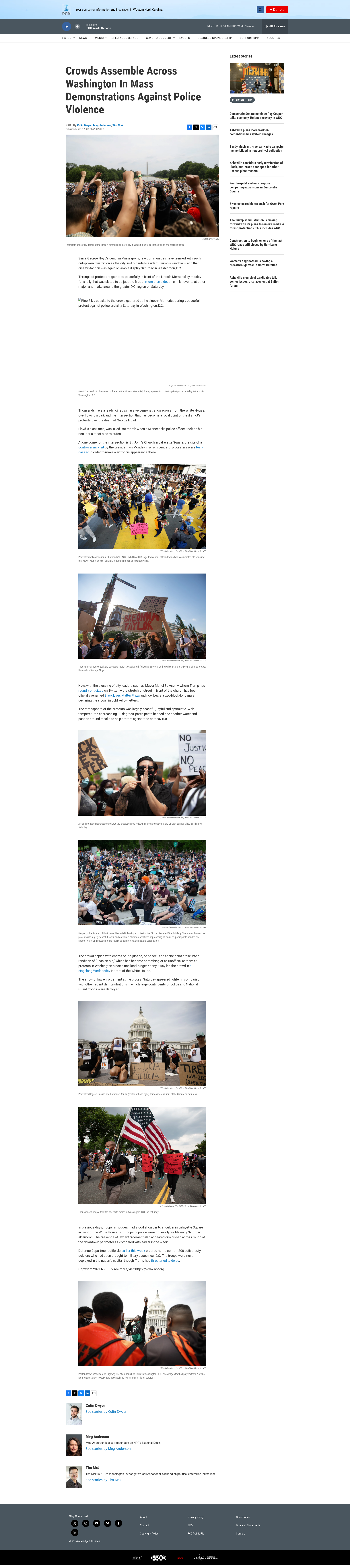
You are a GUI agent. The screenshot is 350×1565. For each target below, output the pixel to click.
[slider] (83, 26)
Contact (144, 1525)
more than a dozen (158, 282)
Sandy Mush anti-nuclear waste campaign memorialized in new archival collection (257, 148)
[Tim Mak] (74, 1477)
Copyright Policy (149, 1533)
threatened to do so (165, 1260)
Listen (66, 38)
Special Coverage (125, 38)
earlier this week (133, 1251)
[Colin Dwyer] (74, 1414)
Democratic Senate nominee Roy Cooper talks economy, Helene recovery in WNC (256, 116)
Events (184, 38)
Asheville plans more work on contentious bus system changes (251, 132)
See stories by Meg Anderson (108, 1448)
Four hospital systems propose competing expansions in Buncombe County (253, 187)
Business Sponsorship (215, 38)
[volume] (77, 26)
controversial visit (91, 447)
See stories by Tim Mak (103, 1480)
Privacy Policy (196, 1517)
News (83, 38)
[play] (66, 26)
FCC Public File (196, 1533)
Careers (240, 1533)
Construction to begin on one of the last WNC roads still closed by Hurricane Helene (256, 245)
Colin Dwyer (84, 125)
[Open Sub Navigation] (74, 38)
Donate (278, 10)
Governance (243, 1517)
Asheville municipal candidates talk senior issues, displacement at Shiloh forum (254, 281)
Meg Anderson (102, 125)
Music (99, 38)
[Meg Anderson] (74, 1445)
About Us (273, 38)
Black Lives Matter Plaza (122, 695)
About (143, 1517)
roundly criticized (90, 690)
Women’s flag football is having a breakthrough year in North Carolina (253, 263)
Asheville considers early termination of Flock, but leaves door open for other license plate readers (256, 167)
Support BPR (249, 38)
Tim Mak (117, 125)
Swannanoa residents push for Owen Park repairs (257, 206)
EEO (190, 1525)
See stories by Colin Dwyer (106, 1411)
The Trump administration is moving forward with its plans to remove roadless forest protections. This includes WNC (257, 224)
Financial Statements (248, 1525)
